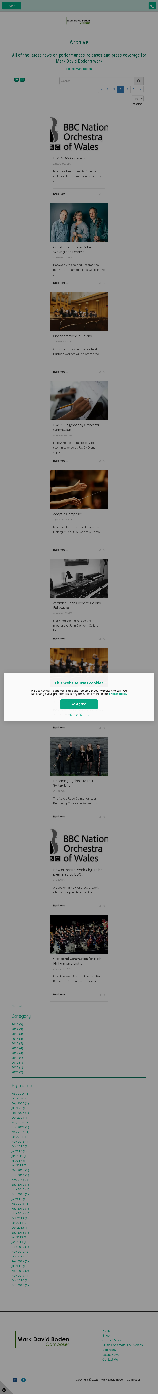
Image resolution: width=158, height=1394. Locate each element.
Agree (80, 704)
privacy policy (118, 694)
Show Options (78, 715)
